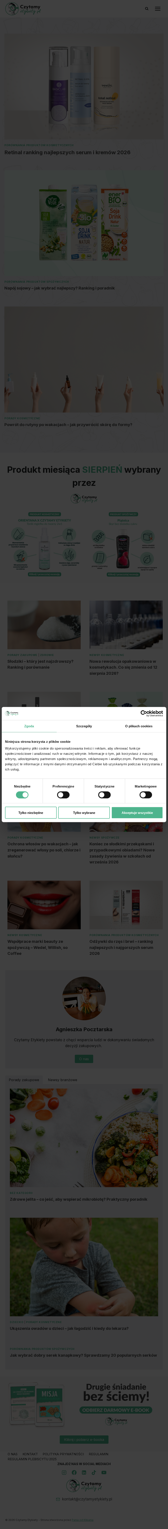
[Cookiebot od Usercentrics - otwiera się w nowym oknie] (144, 713)
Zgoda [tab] (29, 726)
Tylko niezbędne (30, 813)
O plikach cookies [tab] (139, 726)
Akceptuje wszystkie (137, 813)
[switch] (63, 794)
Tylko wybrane (84, 813)
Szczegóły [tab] (84, 726)
